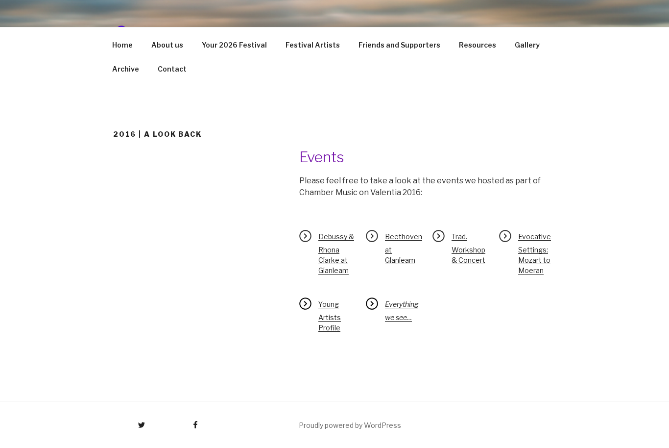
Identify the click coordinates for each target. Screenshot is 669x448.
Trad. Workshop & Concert (468, 248)
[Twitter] (127, 421)
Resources (477, 45)
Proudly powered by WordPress (350, 425)
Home (122, 45)
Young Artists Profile (329, 316)
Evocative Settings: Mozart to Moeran (534, 253)
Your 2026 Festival (234, 45)
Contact (172, 69)
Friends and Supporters (399, 45)
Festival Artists (313, 45)
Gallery (527, 45)
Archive (125, 69)
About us (167, 45)
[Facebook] (177, 421)
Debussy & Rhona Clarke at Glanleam (336, 253)
